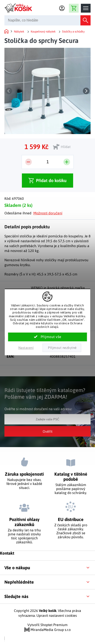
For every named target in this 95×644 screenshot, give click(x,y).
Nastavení (26, 348)
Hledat (85, 20)
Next (86, 91)
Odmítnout (61, 348)
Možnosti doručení (47, 213)
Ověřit (47, 431)
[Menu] (86, 8)
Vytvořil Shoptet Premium (47, 625)
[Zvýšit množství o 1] (66, 162)
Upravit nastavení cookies (56, 615)
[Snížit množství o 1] (28, 162)
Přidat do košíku (51, 180)
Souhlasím (47, 337)
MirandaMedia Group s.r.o (50, 630)
